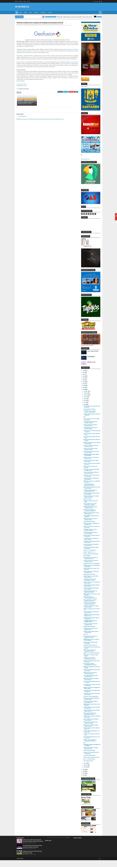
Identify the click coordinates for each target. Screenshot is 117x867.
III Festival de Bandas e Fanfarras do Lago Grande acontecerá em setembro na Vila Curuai (101, 17)
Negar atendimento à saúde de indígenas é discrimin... (89, 600)
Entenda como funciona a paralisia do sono (91, 734)
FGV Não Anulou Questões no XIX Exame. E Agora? (91, 440)
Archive (25, 12)
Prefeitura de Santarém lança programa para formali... (89, 603)
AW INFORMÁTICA (22, 6)
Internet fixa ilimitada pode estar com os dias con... (91, 737)
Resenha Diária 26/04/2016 (89, 626)
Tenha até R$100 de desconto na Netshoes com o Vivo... (90, 636)
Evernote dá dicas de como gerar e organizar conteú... (90, 561)
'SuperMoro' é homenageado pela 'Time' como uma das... (91, 541)
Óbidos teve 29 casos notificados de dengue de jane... (91, 458)
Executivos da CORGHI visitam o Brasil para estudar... (91, 670)
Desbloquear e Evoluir (91, 362)
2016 (84, 389)
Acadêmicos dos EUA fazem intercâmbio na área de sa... (89, 658)
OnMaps (19, 65)
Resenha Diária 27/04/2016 (89, 574)
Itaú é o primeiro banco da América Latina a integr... (90, 719)
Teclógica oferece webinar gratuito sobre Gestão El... (90, 632)
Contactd (36, 12)
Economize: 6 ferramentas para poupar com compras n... (91, 694)
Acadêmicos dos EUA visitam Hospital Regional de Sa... (91, 615)
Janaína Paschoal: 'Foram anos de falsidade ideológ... (90, 428)
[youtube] (101, 1)
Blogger (68, 837)
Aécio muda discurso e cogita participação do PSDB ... (89, 579)
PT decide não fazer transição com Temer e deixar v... (90, 539)
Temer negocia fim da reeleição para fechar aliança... (91, 478)
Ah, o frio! (85, 634)
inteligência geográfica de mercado (68, 62)
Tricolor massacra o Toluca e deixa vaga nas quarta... (91, 431)
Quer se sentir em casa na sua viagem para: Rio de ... (91, 419)
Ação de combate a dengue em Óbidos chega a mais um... (91, 710)
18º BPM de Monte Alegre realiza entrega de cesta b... (90, 507)
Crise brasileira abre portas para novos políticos (91, 647)
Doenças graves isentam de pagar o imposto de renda (91, 725)
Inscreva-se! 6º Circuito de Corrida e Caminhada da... (91, 753)
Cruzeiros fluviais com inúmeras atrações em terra (90, 425)
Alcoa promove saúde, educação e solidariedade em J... (90, 701)
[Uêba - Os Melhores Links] (85, 80)
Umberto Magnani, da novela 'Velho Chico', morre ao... (90, 576)
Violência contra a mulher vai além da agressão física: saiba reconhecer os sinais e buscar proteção (57, 17)
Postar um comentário (22, 116)
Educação (82, 16)
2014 (84, 771)
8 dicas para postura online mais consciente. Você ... (90, 624)
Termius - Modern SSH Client (92, 351)
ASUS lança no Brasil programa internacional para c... (90, 673)
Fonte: (18, 88)
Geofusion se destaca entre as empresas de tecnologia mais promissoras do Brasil (54, 25)
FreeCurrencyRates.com (85, 159)
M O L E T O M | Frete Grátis (89, 759)
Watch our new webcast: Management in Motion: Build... (91, 688)
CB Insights (67, 43)
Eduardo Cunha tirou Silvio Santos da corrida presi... (91, 535)
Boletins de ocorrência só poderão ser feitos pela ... (91, 527)
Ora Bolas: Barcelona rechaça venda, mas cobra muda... (91, 452)
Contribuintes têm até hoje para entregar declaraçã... (90, 422)
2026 (84, 370)
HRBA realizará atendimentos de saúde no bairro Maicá (91, 487)
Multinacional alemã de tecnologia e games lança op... (91, 679)
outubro (86, 393)
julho (85, 398)
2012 (84, 775)
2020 (84, 381)
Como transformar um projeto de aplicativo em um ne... (90, 558)
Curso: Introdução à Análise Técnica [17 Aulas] (91, 434)
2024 (84, 374)
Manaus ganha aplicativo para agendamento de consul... (89, 713)
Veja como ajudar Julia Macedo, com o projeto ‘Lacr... (91, 731)
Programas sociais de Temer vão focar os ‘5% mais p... (91, 475)
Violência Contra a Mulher (33, 16)
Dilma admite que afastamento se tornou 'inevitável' (90, 533)
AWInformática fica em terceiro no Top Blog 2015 (91, 594)
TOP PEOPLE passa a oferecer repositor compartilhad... (89, 411)
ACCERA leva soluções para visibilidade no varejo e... (91, 481)
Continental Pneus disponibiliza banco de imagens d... (91, 691)
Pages (30, 12)
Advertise (16, 1)
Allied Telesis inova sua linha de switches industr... (90, 519)
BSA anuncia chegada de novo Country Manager (91, 667)
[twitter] (99, 1)
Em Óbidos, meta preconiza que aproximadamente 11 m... (90, 490)
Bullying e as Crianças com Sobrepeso (91, 653)
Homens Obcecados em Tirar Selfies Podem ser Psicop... (91, 496)
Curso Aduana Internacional (89, 755)
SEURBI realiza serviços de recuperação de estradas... (91, 716)
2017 (84, 387)
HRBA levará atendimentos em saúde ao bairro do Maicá (91, 443)
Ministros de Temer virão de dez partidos (90, 466)
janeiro (85, 767)
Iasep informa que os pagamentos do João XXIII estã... (91, 524)
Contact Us (20, 1)
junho (85, 400)
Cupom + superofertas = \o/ (89, 552)
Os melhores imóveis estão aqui (90, 645)
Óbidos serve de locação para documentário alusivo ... (89, 650)
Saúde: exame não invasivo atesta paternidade (90, 642)
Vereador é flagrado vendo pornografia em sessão (91, 464)
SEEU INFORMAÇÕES (91, 356)
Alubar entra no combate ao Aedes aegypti (90, 655)
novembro (86, 391)
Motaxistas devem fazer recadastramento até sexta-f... (90, 597)
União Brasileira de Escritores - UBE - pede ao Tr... (91, 569)
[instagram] (96, 1)
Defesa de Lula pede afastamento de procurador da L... (91, 544)
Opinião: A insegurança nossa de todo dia (91, 609)
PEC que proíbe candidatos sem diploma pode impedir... (90, 591)
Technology (43, 12)
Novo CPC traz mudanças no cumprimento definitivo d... (89, 510)
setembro (86, 395)
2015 (84, 769)
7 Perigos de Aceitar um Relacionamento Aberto (89, 484)
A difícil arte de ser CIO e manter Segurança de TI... (90, 629)
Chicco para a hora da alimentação (90, 696)
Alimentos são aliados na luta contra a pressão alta (91, 661)
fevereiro (86, 765)
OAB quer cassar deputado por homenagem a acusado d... (90, 740)
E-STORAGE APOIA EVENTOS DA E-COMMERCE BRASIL (90, 621)
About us (24, 1)
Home (21, 12)
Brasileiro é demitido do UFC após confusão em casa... (90, 446)
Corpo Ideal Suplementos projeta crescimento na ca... (90, 676)
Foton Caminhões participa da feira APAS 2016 (91, 516)
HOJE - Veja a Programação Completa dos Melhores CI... (91, 469)
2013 (84, 773)
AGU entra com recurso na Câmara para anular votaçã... (91, 582)
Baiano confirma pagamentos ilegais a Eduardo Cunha (91, 585)
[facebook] (94, 1)
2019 (84, 383)
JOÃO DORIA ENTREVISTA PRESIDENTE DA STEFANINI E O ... (91, 745)
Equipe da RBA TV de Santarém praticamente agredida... (90, 504)
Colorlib (21, 858)
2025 (84, 372)
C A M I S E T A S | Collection (89, 550)
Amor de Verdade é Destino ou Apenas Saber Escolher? (91, 493)
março (85, 763)
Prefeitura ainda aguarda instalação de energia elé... (91, 414)
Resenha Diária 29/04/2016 (89, 409)
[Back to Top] (99, 858)
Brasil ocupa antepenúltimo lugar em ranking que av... (91, 618)
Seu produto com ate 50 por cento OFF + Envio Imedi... (91, 685)
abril (85, 404)
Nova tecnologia (86, 555)
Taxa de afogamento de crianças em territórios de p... (91, 571)
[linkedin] (97, 1)
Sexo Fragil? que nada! (88, 760)
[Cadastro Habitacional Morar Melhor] (90, 40)
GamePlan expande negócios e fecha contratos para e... (91, 513)
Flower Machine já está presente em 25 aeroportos (91, 406)
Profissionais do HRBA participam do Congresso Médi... (91, 698)
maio (85, 402)
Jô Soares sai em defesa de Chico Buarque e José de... (90, 449)
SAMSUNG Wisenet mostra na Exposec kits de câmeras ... (91, 639)
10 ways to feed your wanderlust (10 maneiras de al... (91, 612)
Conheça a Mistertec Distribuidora (90, 554)
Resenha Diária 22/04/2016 (89, 750)
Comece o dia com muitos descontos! (91, 757)
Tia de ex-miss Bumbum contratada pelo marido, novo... (91, 472)
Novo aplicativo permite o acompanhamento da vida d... (90, 664)
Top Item (28, 1)
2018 (84, 385)
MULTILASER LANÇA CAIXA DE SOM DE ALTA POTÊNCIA (91, 455)
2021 (84, 379)
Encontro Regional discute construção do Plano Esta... (91, 707)
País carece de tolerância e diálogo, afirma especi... (91, 461)
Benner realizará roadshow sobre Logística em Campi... (90, 722)
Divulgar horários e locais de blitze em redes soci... (91, 728)
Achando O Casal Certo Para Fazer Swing (90, 501)
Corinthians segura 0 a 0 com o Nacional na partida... (90, 530)
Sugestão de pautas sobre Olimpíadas (91, 563)
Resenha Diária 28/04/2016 (89, 521)
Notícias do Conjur (87, 499)
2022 (84, 378)
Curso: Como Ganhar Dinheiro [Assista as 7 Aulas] (91, 682)
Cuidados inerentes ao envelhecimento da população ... (91, 566)
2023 (84, 376)
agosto (85, 396)
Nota (84, 416)
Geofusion (20, 71)
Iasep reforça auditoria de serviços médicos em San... (90, 606)
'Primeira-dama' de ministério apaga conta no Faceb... (91, 588)
